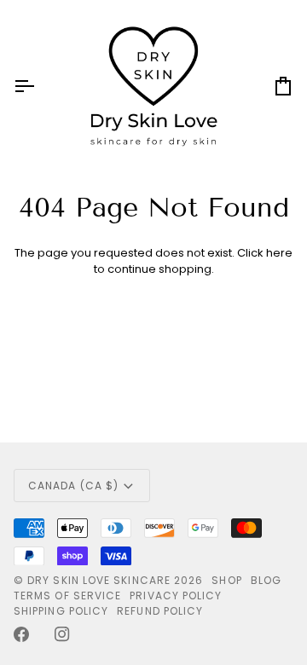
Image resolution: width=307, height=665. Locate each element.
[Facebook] (21, 634)
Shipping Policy (61, 611)
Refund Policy (160, 611)
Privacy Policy (176, 595)
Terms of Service (67, 595)
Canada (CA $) (73, 485)
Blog (266, 580)
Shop (226, 580)
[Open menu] (39, 85)
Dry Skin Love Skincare (99, 580)
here (279, 253)
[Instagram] (62, 634)
